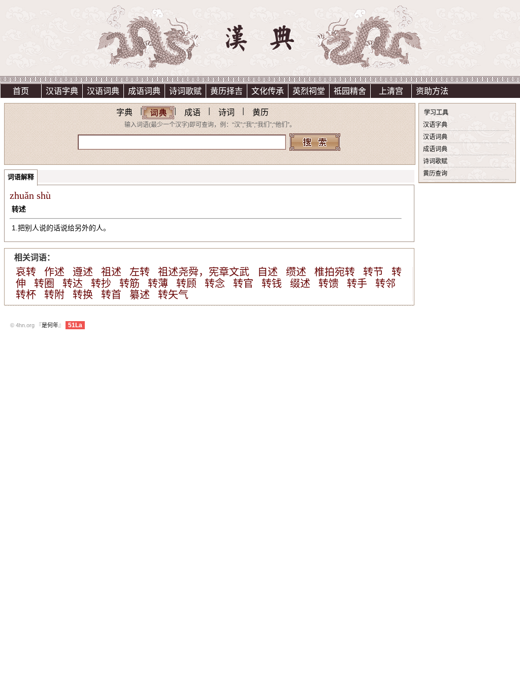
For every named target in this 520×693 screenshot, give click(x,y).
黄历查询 (435, 173)
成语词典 (144, 91)
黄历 (260, 112)
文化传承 (267, 91)
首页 (21, 91)
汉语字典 (62, 91)
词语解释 (21, 177)
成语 (192, 112)
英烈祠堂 (308, 91)
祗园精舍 (350, 91)
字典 (124, 112)
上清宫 (391, 91)
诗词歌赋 (185, 91)
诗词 (226, 112)
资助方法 (432, 91)
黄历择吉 (226, 91)
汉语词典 (103, 91)
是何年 (50, 325)
